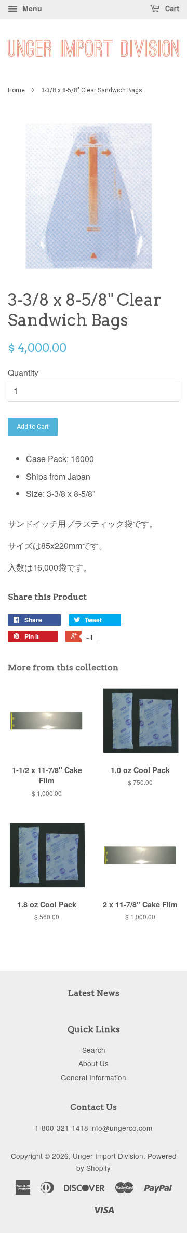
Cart (171, 9)
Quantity (23, 372)
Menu (31, 8)
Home (16, 90)
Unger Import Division (108, 1155)
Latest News (93, 993)
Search (93, 1050)
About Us (93, 1063)
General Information (93, 1077)
